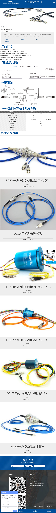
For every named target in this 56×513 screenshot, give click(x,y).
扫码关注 (11, 474)
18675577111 (34, 2)
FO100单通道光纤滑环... (28, 233)
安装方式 (7, 39)
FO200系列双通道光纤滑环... (28, 446)
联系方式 (35, 511)
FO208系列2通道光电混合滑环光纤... (28, 286)
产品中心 (21, 511)
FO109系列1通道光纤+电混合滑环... (28, 393)
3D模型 (37, 39)
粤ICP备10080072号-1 (37, 506)
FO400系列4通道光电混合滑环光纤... (28, 180)
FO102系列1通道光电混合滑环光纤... (28, 340)
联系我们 (32, 474)
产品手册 (22, 39)
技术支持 (7, 41)
